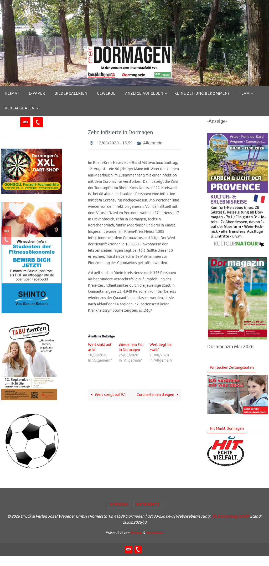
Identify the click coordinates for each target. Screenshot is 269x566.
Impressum (119, 504)
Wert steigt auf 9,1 (110, 393)
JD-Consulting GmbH (230, 516)
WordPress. (155, 532)
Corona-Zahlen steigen (156, 393)
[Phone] (5, 240)
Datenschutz (147, 504)
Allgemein (152, 142)
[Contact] (5, 231)
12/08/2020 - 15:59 (115, 142)
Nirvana (136, 532)
